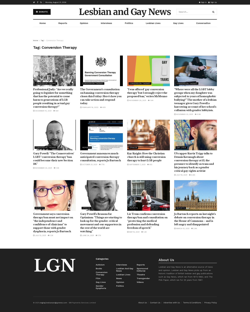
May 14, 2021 (134, 232)
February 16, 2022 (90, 107)
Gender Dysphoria (101, 287)
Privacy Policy (210, 303)
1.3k (57, 168)
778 (102, 164)
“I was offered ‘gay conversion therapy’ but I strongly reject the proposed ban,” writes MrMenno (147, 93)
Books (99, 268)
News (119, 278)
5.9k (198, 114)
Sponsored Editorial (142, 269)
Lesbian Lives (153, 23)
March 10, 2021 (182, 228)
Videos (140, 282)
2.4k (195, 228)
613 (150, 164)
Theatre (141, 274)
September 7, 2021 (137, 164)
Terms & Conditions (192, 303)
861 (56, 111)
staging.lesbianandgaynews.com (53, 303)
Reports (62, 23)
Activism (100, 265)
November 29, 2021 (137, 100)
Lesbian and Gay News (125, 12)
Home (42, 23)
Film (98, 278)
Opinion (84, 23)
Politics (129, 23)
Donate (43, 12)
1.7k (99, 235)
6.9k (193, 175)
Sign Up (213, 2)
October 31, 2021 (89, 164)
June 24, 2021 (88, 235)
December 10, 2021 (43, 111)
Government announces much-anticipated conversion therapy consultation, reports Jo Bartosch (100, 157)
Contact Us (155, 303)
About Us (142, 303)
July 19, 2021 (181, 175)
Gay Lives (178, 23)
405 (104, 107)
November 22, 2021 (184, 114)
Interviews (106, 23)
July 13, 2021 (40, 235)
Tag (42, 40)
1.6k (152, 100)
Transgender (143, 278)
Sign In (204, 2)
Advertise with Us (171, 303)
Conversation (203, 23)
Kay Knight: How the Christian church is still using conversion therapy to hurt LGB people (146, 157)
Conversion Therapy (54, 40)
